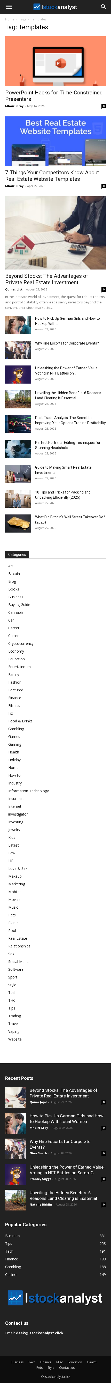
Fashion (14, 682)
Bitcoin (14, 573)
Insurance (16, 798)
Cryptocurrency (21, 643)
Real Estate (17, 938)
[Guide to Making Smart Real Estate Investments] (18, 474)
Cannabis (15, 612)
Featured (15, 689)
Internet (14, 806)
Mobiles (14, 891)
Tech (12, 992)
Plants (13, 922)
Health (13, 752)
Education (16, 658)
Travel (13, 1023)
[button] (9, 7)
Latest (13, 845)
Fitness (14, 705)
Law (11, 852)
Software (15, 969)
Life (11, 860)
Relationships (19, 946)
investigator (18, 814)
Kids (11, 837)
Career (13, 627)
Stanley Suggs (40, 1179)
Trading (14, 1015)
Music (13, 907)
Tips (11, 1008)
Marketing (16, 883)
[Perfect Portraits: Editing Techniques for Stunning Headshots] (18, 449)
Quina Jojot (13, 289)
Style (12, 984)
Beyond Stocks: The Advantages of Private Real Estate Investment (46, 279)
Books (13, 589)
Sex (11, 953)
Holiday (14, 759)
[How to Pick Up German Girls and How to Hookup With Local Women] (18, 325)
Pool (12, 930)
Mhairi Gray (14, 106)
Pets (12, 915)
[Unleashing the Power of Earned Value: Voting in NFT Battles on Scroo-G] (18, 374)
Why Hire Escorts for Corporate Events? (67, 343)
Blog (12, 581)
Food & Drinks (20, 721)
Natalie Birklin (41, 1204)
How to (14, 775)
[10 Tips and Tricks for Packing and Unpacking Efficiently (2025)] (18, 499)
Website (15, 1039)
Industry (15, 783)
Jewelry (14, 829)
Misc (59, 1362)
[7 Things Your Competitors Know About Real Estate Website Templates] (55, 141)
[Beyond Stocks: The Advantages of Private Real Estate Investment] (55, 233)
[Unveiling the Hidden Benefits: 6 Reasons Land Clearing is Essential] (18, 399)
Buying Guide (19, 604)
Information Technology (28, 790)
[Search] (104, 7)
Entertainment (20, 666)
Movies (14, 899)
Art (10, 565)
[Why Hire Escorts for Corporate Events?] (18, 350)
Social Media (18, 961)
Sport (12, 977)
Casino (14, 635)
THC (11, 1000)
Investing (15, 821)
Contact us (67, 1367)
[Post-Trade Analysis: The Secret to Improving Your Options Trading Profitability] (18, 424)
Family (13, 674)
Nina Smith (38, 1153)
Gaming (14, 744)
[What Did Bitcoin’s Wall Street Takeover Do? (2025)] (18, 523)
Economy (16, 651)
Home (9, 19)
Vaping (13, 1031)
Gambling (16, 728)
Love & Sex (17, 868)
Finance (14, 697)
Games (14, 736)
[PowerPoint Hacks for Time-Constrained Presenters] (55, 61)
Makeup (15, 876)
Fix (10, 713)
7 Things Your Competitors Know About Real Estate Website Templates (52, 175)
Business (15, 596)
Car (11, 620)
